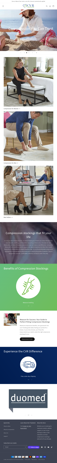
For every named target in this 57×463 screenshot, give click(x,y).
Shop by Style (7, 426)
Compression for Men (10, 163)
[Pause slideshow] (36, 52)
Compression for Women (11, 109)
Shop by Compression (9, 429)
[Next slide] (32, 52)
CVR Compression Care (11, 459)
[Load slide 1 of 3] (24, 53)
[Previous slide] (20, 52)
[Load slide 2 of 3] (27, 53)
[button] (3, 6)
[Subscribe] (25, 447)
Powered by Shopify (19, 459)
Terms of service (41, 459)
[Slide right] (31, 306)
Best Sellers (7, 217)
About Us (6, 433)
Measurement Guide (27, 339)
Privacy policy (27, 459)
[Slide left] (25, 306)
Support (6, 436)
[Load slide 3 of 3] (29, 53)
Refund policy (34, 459)
